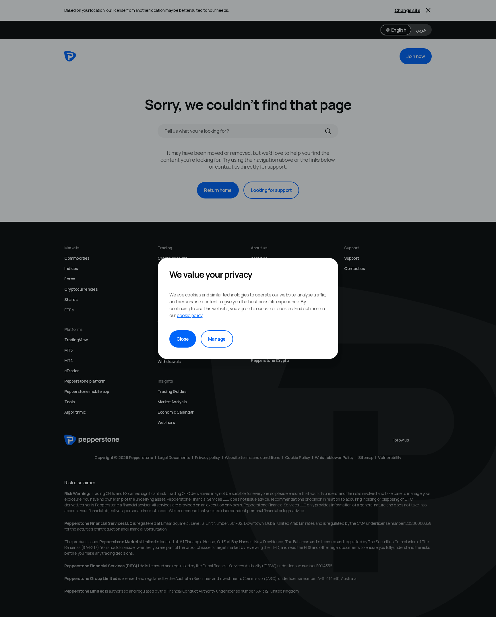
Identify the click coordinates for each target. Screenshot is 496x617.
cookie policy (190, 315)
